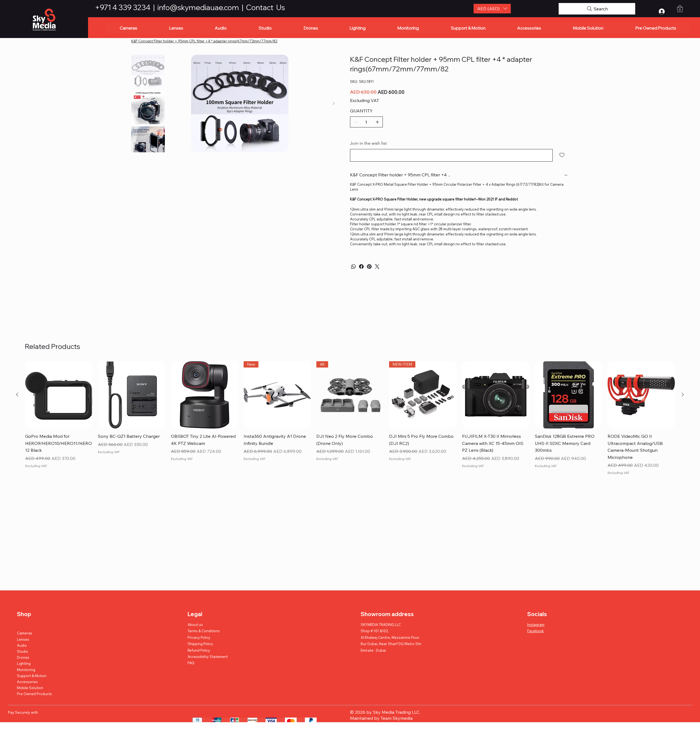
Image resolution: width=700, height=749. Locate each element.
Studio (22, 651)
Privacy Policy (199, 637)
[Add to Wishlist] (562, 155)
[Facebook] (361, 266)
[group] (350, 419)
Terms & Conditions (204, 631)
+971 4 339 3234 (123, 7)
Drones (23, 657)
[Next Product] (682, 394)
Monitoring (26, 670)
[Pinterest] (369, 266)
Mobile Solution (30, 688)
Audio (22, 645)
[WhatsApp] (353, 266)
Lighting (24, 663)
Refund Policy (199, 650)
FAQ (191, 663)
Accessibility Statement (208, 656)
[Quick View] (58, 395)
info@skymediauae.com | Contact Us (221, 7)
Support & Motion (31, 676)
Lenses (23, 639)
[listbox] (492, 8)
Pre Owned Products (34, 694)
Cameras (24, 633)
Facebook (535, 631)
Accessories (27, 682)
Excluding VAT (36, 466)
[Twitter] (377, 266)
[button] (492, 8)
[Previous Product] (17, 394)
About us (195, 624)
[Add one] (377, 121)
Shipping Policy (200, 644)
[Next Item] (333, 103)
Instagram (535, 624)
